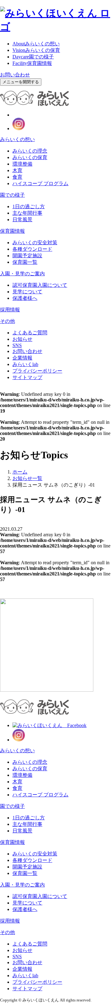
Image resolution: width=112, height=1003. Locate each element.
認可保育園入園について (39, 285)
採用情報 (10, 309)
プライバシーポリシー (37, 370)
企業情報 (22, 357)
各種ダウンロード (32, 249)
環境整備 (22, 164)
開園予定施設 (27, 255)
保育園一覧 (24, 262)
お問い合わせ (15, 74)
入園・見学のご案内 (22, 273)
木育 (17, 170)
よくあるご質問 (29, 332)
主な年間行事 (27, 213)
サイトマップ (27, 377)
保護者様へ (24, 298)
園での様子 (33, 56)
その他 (7, 321)
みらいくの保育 (36, 50)
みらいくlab (25, 364)
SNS (17, 345)
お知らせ (22, 339)
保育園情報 (32, 63)
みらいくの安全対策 (34, 242)
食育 (17, 177)
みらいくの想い (36, 43)
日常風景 (22, 219)
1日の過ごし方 (28, 206)
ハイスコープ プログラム (40, 183)
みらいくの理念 (29, 150)
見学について (27, 291)
